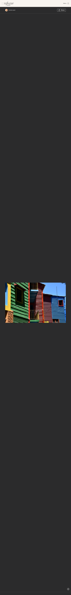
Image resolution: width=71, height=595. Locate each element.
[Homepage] (8, 3)
